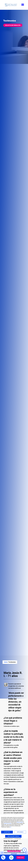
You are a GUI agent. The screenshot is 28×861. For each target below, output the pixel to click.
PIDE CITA (20, 857)
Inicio (5, 662)
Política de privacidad (7, 823)
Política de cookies (20, 822)
